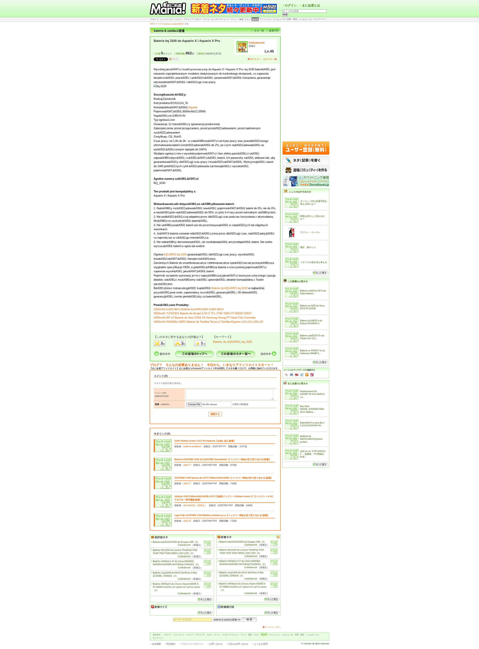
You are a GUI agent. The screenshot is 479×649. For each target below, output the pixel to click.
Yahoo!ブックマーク (286, 374)
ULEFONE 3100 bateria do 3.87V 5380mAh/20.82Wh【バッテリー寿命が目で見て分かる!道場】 (223, 478)
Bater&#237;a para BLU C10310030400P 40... (312, 424)
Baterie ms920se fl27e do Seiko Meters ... (313, 292)
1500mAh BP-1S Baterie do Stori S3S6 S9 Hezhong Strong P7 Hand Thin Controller (205, 317)
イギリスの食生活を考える (313, 262)
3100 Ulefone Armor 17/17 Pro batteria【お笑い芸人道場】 (205, 441)
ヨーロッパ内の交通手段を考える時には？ (313, 202)
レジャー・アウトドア (183, 19)
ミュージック (166, 19)
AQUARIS (233, 341)
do (224, 341)
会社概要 (156, 644)
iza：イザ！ (311, 374)
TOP (152, 24)
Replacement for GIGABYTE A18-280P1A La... (312, 394)
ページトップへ (273, 627)
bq (243, 341)
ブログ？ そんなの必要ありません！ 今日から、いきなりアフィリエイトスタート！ (212, 365)
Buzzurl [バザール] (296, 374)
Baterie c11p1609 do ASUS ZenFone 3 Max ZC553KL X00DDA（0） (175, 574)
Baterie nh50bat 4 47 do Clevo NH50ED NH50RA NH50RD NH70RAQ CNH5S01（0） (176, 563)
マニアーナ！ (320, 19)
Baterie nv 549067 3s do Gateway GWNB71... (312, 352)
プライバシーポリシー (192, 644)
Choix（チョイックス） (306, 374)
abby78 (187, 521)
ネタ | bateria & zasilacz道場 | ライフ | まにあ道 (168, 8)
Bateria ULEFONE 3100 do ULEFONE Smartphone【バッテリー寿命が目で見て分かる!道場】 (222, 459)
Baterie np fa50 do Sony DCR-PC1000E (312, 307)
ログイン (291, 5)
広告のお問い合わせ (238, 644)
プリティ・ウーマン (310, 232)
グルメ (248, 19)
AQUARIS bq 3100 (175, 254)
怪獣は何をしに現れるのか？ (312, 217)
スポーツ (154, 19)
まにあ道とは (311, 5)
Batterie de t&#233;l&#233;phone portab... (311, 439)
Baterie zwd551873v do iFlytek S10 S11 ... (312, 337)
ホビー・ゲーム (202, 19)
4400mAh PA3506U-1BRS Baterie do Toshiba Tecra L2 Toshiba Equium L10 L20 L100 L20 (208, 321)
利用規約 (171, 644)
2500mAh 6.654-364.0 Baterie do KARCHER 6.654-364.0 (188, 309)
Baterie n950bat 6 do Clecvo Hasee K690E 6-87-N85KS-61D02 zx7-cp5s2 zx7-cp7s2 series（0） (176, 587)
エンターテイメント (220, 19)
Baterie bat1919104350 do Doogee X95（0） (176, 542)
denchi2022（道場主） (195, 505)
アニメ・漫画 (237, 19)
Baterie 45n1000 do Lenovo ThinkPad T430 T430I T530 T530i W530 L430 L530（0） (175, 552)
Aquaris (193, 107)
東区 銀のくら (308, 247)
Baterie (217, 341)
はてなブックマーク (291, 374)
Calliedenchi (257, 42)
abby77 (187, 465)
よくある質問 (261, 644)
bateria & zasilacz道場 (173, 24)
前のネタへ (255, 59)
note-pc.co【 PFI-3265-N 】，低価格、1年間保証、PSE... (313, 454)
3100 (249, 341)
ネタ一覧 (259, 30)
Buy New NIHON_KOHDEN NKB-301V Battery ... (312, 409)
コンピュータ (279, 19)
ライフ (255, 19)
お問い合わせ (216, 644)
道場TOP (274, 30)
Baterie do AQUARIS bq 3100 (229, 288)
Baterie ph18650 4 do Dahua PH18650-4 (311, 322)
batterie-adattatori (192, 446)
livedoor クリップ (301, 374)
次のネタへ (268, 59)
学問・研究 (292, 19)
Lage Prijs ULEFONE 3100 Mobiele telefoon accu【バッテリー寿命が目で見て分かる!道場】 (221, 515)
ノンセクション (305, 19)
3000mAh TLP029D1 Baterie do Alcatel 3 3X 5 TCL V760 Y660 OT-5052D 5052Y (203, 313)
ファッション (266, 19)
